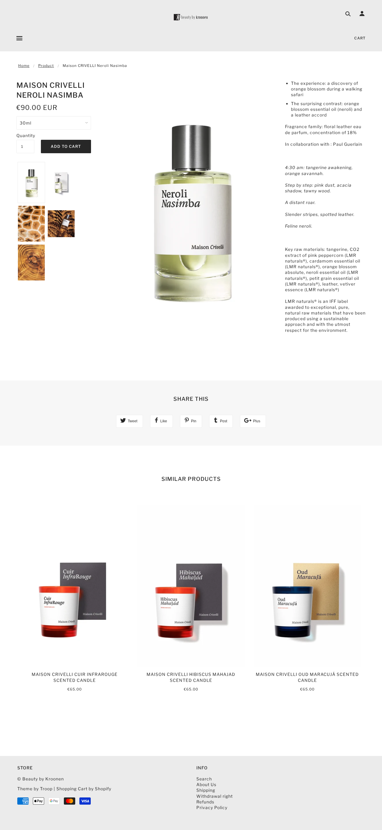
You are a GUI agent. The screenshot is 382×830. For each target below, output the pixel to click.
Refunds (205, 801)
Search (204, 778)
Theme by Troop (35, 788)
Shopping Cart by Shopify (83, 788)
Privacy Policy (211, 807)
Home (24, 65)
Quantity (25, 135)
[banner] (191, 17)
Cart (360, 38)
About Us (206, 784)
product (46, 65)
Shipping (205, 790)
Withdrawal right (214, 796)
